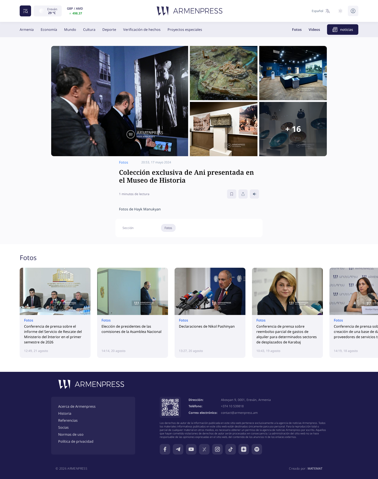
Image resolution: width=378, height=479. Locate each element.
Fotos (297, 29)
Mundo (70, 29)
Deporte (109, 29)
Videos (314, 29)
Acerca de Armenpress (77, 406)
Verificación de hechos (142, 29)
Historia (64, 413)
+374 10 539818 (232, 406)
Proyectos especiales (185, 29)
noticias (346, 29)
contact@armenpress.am (239, 413)
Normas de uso (71, 434)
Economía (49, 29)
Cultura (89, 29)
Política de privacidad (75, 441)
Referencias (68, 420)
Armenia (27, 29)
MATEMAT (315, 468)
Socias (63, 427)
